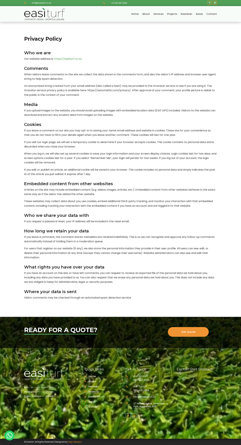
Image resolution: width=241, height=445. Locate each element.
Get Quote (188, 332)
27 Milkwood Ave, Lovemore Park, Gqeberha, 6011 (149, 405)
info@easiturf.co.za (41, 2)
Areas (199, 14)
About (146, 14)
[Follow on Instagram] (215, 3)
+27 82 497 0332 (119, 3)
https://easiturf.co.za (67, 59)
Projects (172, 14)
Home (135, 14)
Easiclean (186, 14)
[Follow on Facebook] (210, 3)
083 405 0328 (141, 390)
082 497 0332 (141, 380)
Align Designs (75, 441)
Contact (211, 14)
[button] (9, 435)
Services (158, 14)
